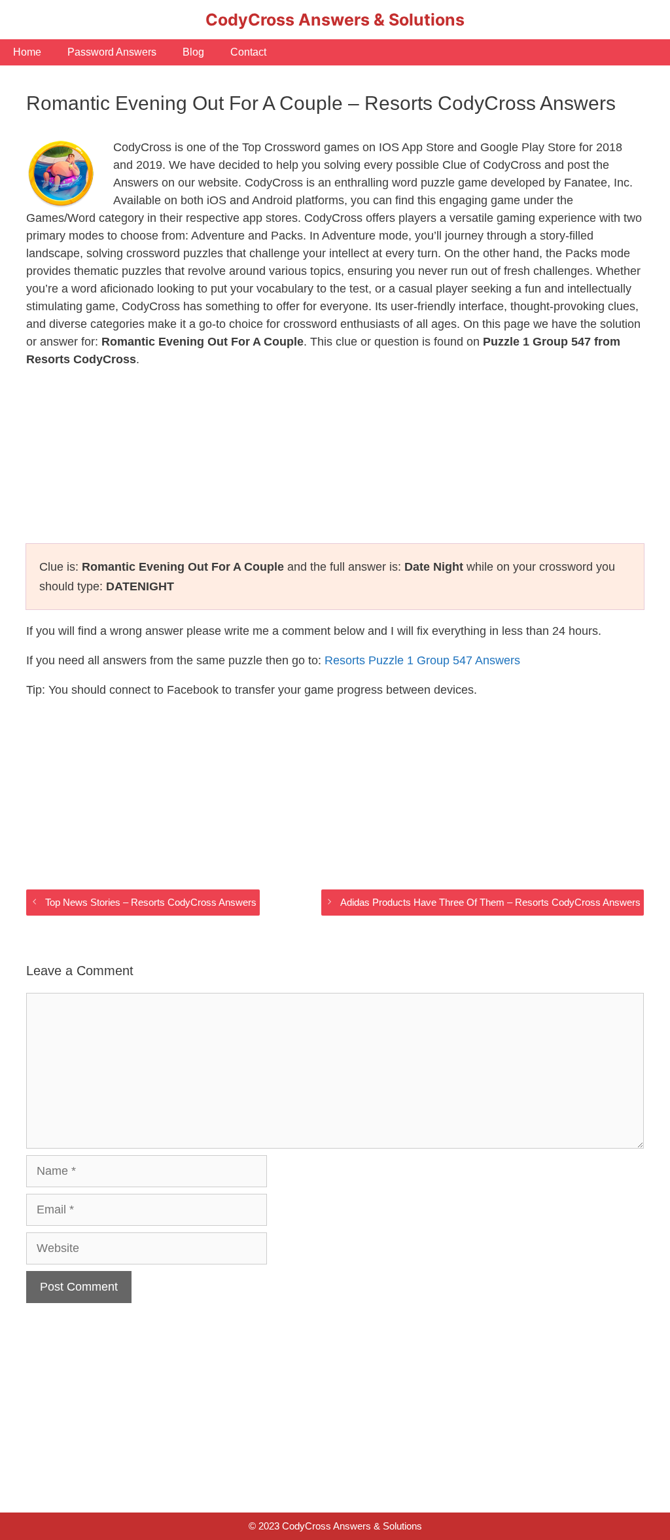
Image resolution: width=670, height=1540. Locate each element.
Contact (248, 52)
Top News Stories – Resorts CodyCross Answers (150, 902)
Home (27, 52)
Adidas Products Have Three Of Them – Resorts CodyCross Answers (490, 902)
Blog (193, 52)
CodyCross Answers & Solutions (335, 19)
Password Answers (111, 52)
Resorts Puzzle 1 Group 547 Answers (422, 660)
